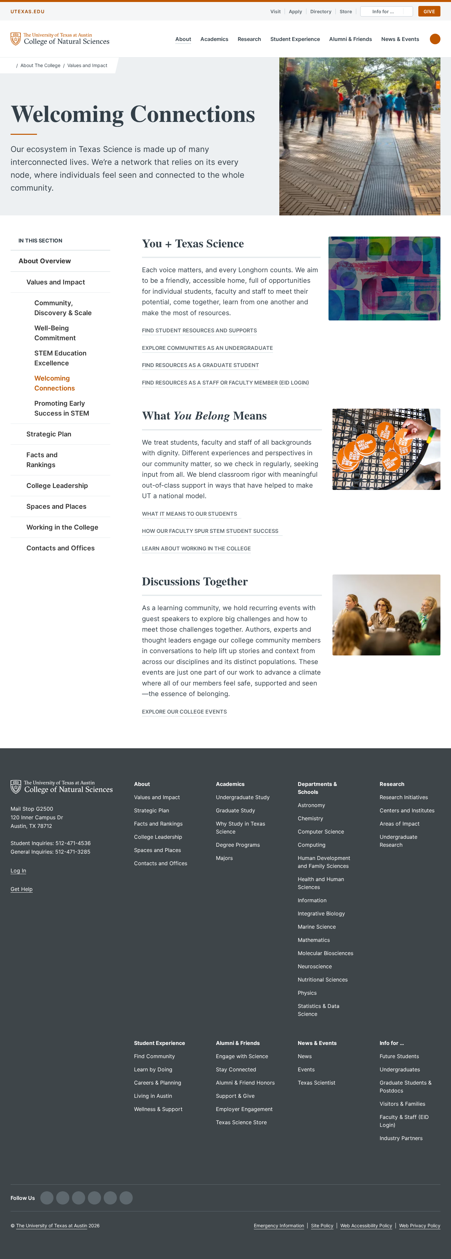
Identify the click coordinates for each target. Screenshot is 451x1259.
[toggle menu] (100, 281)
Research (249, 39)
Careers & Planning (157, 1082)
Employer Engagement (244, 1109)
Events (306, 1069)
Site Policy (322, 1225)
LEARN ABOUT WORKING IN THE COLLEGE (196, 548)
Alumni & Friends (350, 39)
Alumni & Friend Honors (245, 1082)
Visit (275, 11)
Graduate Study (235, 810)
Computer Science (321, 831)
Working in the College (62, 527)
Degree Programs (238, 844)
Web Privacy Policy (419, 1225)
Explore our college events (184, 711)
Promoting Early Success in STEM (61, 408)
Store (346, 11)
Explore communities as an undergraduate (207, 348)
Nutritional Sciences (323, 979)
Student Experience (295, 39)
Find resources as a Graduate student (200, 365)
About (183, 39)
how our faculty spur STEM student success (210, 531)
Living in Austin (153, 1095)
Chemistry (310, 818)
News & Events (400, 39)
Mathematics (314, 940)
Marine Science (317, 926)
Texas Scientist (316, 1082)
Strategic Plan (48, 434)
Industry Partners (401, 1138)
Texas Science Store (241, 1122)
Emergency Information (279, 1225)
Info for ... (383, 11)
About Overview (44, 261)
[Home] (12, 65)
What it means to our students (189, 513)
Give (429, 11)
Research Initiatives (404, 797)
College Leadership (57, 486)
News (305, 1056)
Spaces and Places (56, 506)
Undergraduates (400, 1069)
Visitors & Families (402, 1103)
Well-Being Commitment (55, 333)
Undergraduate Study (243, 797)
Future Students (399, 1056)
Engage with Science (242, 1056)
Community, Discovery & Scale (63, 308)
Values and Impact (87, 65)
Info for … (392, 1043)
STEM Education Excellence (60, 358)
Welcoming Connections (54, 383)
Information (312, 900)
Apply (295, 11)
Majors (224, 858)
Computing (312, 844)
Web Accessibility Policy (366, 1225)
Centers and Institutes (407, 810)
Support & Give (235, 1095)
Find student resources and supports (199, 330)
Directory (320, 11)
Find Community (154, 1056)
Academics (214, 39)
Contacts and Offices (60, 548)
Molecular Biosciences (325, 953)
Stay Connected (236, 1069)
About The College (40, 65)
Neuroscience (315, 966)
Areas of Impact (400, 823)
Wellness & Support (158, 1109)
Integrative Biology (321, 913)
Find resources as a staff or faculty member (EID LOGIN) (225, 382)
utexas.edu (28, 11)
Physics (307, 992)
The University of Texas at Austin (51, 1225)
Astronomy (311, 805)
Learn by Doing (153, 1069)
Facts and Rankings (42, 460)
